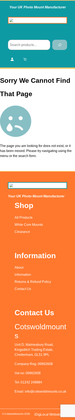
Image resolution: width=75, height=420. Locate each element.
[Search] (59, 45)
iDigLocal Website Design (53, 414)
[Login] (12, 59)
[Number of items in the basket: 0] (25, 59)
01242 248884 (31, 382)
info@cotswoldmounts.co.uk (45, 391)
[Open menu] (37, 34)
